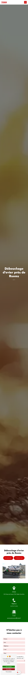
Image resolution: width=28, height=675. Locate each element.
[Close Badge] (20, 671)
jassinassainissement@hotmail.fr (14, 618)
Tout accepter (9, 666)
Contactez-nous (19, 558)
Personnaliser (9, 672)
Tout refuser (8, 669)
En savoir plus (8, 558)
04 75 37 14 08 (14, 606)
